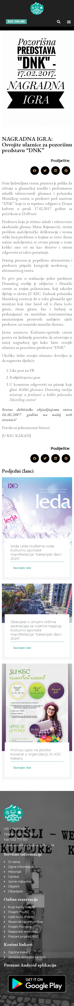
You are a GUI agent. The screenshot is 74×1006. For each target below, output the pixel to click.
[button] (58, 22)
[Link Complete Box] (37, 528)
